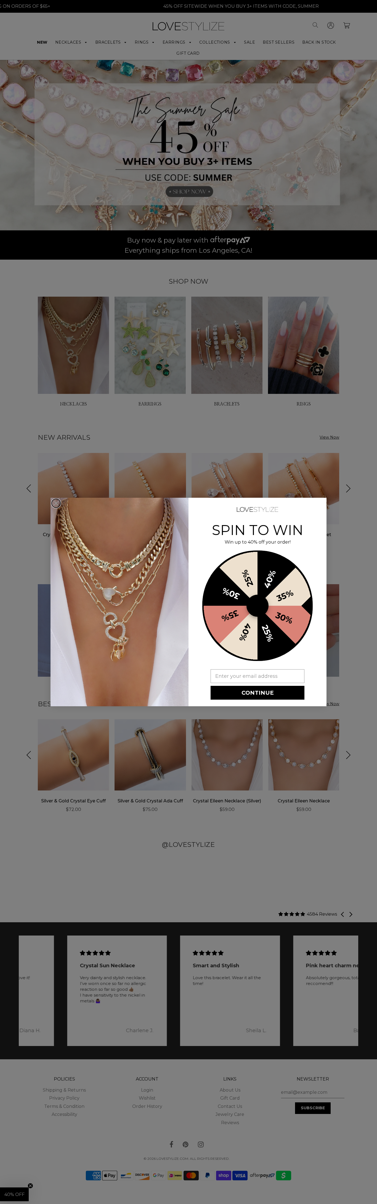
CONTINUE (257, 692)
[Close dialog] (56, 503)
